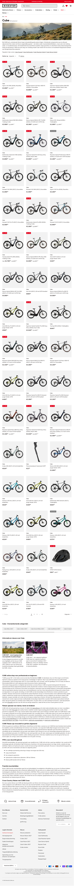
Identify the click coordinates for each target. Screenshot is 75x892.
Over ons (4, 813)
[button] (66, 5)
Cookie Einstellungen (7, 841)
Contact (4, 818)
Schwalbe (10, 702)
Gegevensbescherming (8, 838)
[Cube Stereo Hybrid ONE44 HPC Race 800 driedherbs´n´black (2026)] (37, 243)
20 (42, 614)
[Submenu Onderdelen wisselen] (43, 10)
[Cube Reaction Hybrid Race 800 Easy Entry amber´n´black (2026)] (13, 415)
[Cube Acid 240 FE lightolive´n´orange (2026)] (61, 243)
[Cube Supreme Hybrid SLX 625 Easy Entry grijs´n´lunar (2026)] (37, 415)
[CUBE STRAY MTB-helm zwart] (61, 555)
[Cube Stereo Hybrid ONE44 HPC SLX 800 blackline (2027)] (13, 277)
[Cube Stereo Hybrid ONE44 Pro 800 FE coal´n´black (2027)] (61, 277)
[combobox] (39, 5)
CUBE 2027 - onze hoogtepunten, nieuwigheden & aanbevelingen (12, 656)
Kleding (48, 10)
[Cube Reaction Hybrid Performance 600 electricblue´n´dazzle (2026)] (61, 140)
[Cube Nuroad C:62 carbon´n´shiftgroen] (13, 175)
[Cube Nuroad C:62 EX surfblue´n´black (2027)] (61, 208)
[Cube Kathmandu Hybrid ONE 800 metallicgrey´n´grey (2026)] (13, 106)
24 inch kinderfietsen (11, 718)
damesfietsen (36, 708)
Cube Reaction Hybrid (40, 52)
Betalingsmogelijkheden (26, 816)
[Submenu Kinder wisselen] (58, 10)
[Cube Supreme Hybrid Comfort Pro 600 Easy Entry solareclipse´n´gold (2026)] (37, 312)
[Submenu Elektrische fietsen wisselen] (14, 10)
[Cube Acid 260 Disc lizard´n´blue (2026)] (37, 521)
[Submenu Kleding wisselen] (51, 10)
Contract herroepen (7, 832)
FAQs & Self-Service (25, 813)
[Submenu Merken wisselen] (8, 13)
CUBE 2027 (29, 655)
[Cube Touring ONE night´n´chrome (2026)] (61, 312)
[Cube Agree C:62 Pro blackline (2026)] (61, 175)
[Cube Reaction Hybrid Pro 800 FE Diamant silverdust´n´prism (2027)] (37, 381)
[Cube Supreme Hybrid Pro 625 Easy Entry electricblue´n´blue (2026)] (37, 140)
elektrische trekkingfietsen (52, 720)
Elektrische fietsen (7, 10)
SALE (62, 10)
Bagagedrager (42, 859)
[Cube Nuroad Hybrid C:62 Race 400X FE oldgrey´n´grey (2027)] (61, 346)
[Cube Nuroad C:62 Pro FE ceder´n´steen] (13, 208)
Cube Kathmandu (28, 52)
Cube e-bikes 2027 (22, 629)
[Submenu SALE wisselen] (65, 10)
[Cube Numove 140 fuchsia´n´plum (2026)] (61, 590)
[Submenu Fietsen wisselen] (22, 10)
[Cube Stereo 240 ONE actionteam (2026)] (61, 452)
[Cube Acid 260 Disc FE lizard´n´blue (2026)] (13, 312)
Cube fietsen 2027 (25, 841)
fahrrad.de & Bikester (10, 880)
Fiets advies (41, 813)
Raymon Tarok (42, 844)
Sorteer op (5, 56)
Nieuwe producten (25, 832)
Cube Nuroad (18, 52)
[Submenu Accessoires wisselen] (33, 10)
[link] (16, 614)
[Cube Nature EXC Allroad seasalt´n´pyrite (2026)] (61, 106)
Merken (4, 13)
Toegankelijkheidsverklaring (10, 852)
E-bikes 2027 (23, 838)
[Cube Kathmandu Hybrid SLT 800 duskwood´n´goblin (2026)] (13, 140)
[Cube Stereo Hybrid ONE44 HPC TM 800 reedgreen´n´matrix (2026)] (37, 106)
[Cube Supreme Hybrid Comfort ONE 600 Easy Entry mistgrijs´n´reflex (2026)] (61, 71)
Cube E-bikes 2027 (25, 844)
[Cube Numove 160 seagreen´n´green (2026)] (61, 521)
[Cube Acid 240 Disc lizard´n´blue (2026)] (37, 486)
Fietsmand (41, 853)
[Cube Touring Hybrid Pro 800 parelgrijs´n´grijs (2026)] (13, 243)
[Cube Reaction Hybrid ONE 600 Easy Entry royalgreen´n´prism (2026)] (13, 346)
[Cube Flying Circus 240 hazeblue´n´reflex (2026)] (13, 555)
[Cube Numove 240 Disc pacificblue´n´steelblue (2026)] (13, 486)
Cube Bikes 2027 (8, 629)
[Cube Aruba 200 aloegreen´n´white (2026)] (13, 452)
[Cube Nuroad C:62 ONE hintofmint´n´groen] (37, 175)
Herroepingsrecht (7, 835)
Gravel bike (41, 847)
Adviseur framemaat (44, 818)
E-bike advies (42, 816)
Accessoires (28, 10)
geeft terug (23, 821)
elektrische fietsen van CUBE (10, 720)
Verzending (23, 818)
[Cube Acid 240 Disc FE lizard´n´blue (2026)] (13, 381)
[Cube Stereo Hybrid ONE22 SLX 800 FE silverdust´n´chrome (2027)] (37, 346)
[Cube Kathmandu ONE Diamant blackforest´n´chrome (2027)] (61, 486)
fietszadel (15, 710)
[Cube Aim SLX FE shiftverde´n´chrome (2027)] (37, 590)
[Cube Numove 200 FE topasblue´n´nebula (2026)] (13, 521)
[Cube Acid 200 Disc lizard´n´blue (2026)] (13, 590)
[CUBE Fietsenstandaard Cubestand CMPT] (37, 452)
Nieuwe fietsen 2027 (26, 835)
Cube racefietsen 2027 (54, 629)
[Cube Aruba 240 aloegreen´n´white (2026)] (37, 555)
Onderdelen (38, 10)
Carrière (4, 816)
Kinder (55, 10)
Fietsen (19, 10)
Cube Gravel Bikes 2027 (37, 629)
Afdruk (4, 849)
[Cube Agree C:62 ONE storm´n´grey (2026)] (13, 71)
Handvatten (41, 856)
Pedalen (40, 850)
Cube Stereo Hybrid (51, 52)
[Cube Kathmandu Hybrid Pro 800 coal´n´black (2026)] (37, 208)
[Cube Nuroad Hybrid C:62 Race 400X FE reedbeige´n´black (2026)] (37, 71)
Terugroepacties (6, 859)
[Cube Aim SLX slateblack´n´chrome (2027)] (37, 277)
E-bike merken (24, 847)
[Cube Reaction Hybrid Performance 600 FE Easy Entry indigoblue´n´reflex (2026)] (61, 415)
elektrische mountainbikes (36, 720)
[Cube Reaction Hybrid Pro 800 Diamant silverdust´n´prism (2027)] (61, 381)
